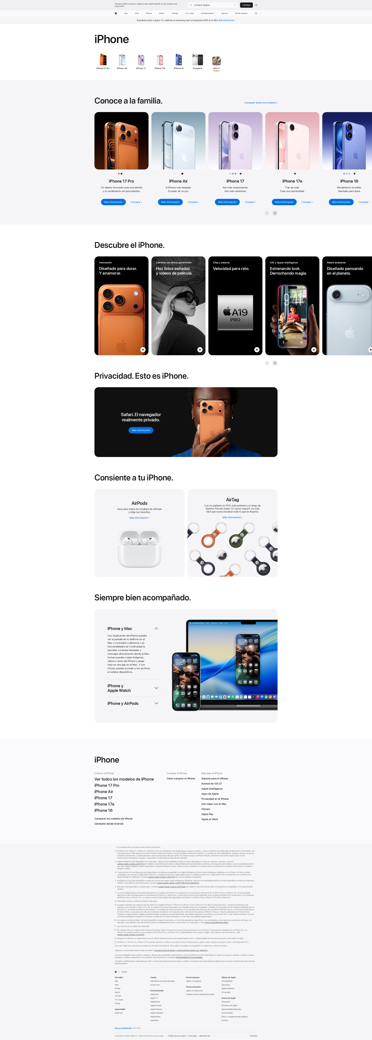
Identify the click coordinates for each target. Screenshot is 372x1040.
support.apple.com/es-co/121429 (171, 887)
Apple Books (155, 1017)
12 (249, 508)
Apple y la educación (194, 991)
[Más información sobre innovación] (121, 305)
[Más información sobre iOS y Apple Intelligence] (292, 305)
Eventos (225, 1020)
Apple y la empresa (193, 981)
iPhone (117, 989)
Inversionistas (227, 1013)
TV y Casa (119, 1000)
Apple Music (155, 1002)
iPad (116, 985)
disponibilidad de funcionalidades (189, 957)
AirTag (117, 1003)
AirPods (118, 996)
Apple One (154, 994)
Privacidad (226, 992)
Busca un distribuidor (123, 1028)
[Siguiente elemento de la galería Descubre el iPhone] (275, 363)
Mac (116, 981)
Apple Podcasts (156, 1013)
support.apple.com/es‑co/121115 (130, 864)
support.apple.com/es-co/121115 (161, 877)
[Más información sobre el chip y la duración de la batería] (235, 305)
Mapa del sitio (204, 1036)
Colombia (253, 1036)
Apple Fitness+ (156, 1009)
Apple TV (154, 998)
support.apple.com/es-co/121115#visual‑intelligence (178, 883)
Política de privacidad (177, 1036)
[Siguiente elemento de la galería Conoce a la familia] (275, 213)
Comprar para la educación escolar (200, 994)
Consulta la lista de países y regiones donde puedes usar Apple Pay (181, 950)
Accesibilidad (227, 981)
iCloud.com (155, 985)
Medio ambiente (228, 989)
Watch (117, 992)
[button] (212, 5)
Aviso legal (192, 1036)
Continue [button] (246, 5)
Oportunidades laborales (231, 1009)
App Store (154, 1020)
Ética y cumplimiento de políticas (235, 1017)
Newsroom (226, 1002)
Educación (226, 985)
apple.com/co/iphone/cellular (216, 923)
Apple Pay (119, 1013)
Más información (226, 20)
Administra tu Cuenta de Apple (162, 981)
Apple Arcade (155, 1006)
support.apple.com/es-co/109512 (130, 935)
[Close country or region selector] (256, 5)
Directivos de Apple (229, 1006)
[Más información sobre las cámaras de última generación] (178, 305)
